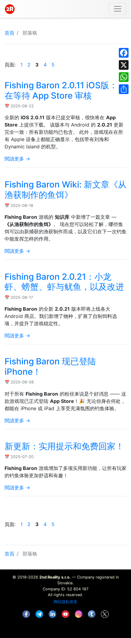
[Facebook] (124, 53)
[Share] (124, 89)
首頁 (9, 33)
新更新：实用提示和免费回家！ (64, 446)
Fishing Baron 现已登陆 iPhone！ (50, 366)
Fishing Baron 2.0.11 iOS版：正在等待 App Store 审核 (65, 90)
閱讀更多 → (17, 159)
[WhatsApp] (124, 77)
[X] (124, 65)
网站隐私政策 (65, 601)
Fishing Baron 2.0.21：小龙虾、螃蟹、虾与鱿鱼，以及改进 (64, 282)
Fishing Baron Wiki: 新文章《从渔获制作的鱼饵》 (65, 189)
